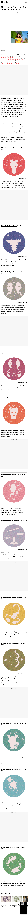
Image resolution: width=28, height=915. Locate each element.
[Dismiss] (26, 903)
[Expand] (22, 903)
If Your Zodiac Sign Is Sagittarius (10, 643)
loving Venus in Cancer (13, 120)
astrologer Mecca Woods (7, 56)
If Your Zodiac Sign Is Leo (8, 398)
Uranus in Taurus (21, 106)
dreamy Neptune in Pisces (17, 112)
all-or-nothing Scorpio (19, 98)
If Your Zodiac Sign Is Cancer (9, 352)
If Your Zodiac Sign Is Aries (8, 147)
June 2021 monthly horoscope (8, 141)
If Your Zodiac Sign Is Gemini (9, 272)
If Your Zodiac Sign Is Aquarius (9, 769)
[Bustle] (4, 2)
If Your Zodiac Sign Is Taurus (9, 226)
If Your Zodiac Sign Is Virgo (8, 474)
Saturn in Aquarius (5, 106)
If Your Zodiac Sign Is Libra (8, 520)
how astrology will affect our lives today (10, 62)
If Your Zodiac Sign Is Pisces (9, 847)
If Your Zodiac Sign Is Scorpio (9, 597)
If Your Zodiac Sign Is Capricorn (10, 723)
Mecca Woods (4, 49)
